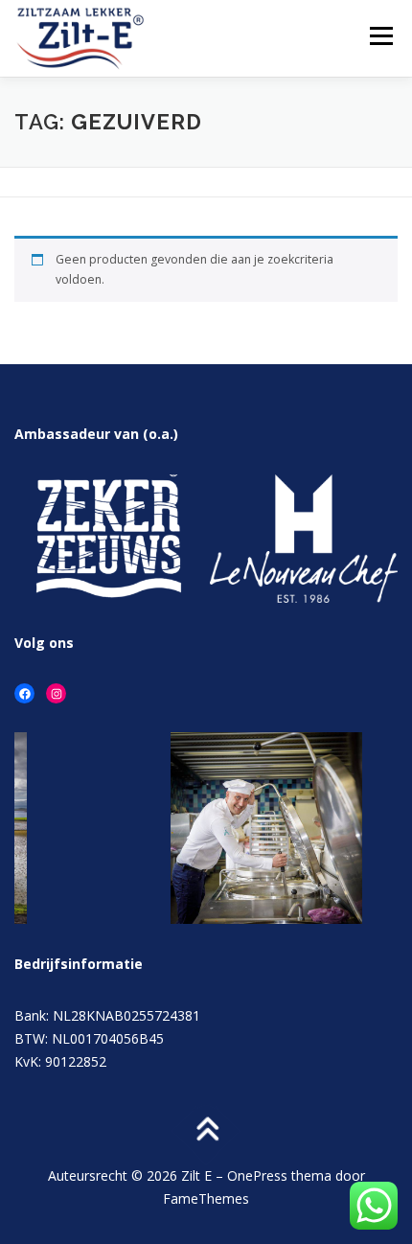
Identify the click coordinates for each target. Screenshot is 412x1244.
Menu (380, 36)
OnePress (257, 1175)
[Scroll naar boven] (206, 1131)
